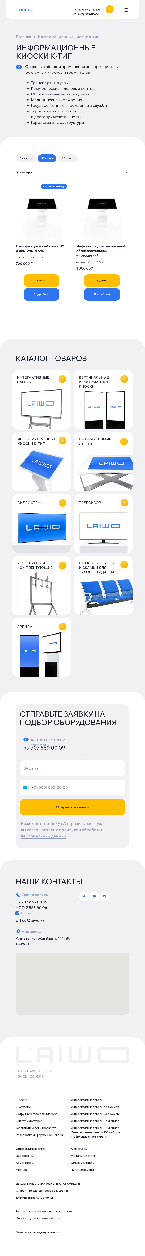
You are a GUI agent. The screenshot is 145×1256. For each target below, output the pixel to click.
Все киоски (25, 158)
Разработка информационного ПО (40, 1135)
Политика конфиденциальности (38, 1232)
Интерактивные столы (31, 1149)
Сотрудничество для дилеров (36, 1114)
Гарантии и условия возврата (36, 1128)
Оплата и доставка (29, 1121)
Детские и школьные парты (34, 1197)
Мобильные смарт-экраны (89, 1136)
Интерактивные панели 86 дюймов (95, 1121)
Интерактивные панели (87, 1100)
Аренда (21, 1170)
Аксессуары (79, 1149)
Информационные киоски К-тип (38, 1218)
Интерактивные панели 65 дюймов (95, 1107)
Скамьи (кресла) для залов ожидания (42, 1190)
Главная (23, 36)
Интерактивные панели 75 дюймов (95, 1114)
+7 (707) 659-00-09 (86, 10)
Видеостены (24, 1156)
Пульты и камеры (82, 1170)
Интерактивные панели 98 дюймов (95, 1128)
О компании (24, 1107)
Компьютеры (24, 1163)
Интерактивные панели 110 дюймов (95, 1132)
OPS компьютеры (82, 1163)
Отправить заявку (72, 807)
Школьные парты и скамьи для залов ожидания (48, 1183)
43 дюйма (47, 158)
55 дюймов (68, 158)
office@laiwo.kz (30, 920)
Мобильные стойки (84, 1156)
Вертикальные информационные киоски (44, 1211)
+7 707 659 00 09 (44, 748)
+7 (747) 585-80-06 (86, 14)
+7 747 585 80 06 (31, 907)
